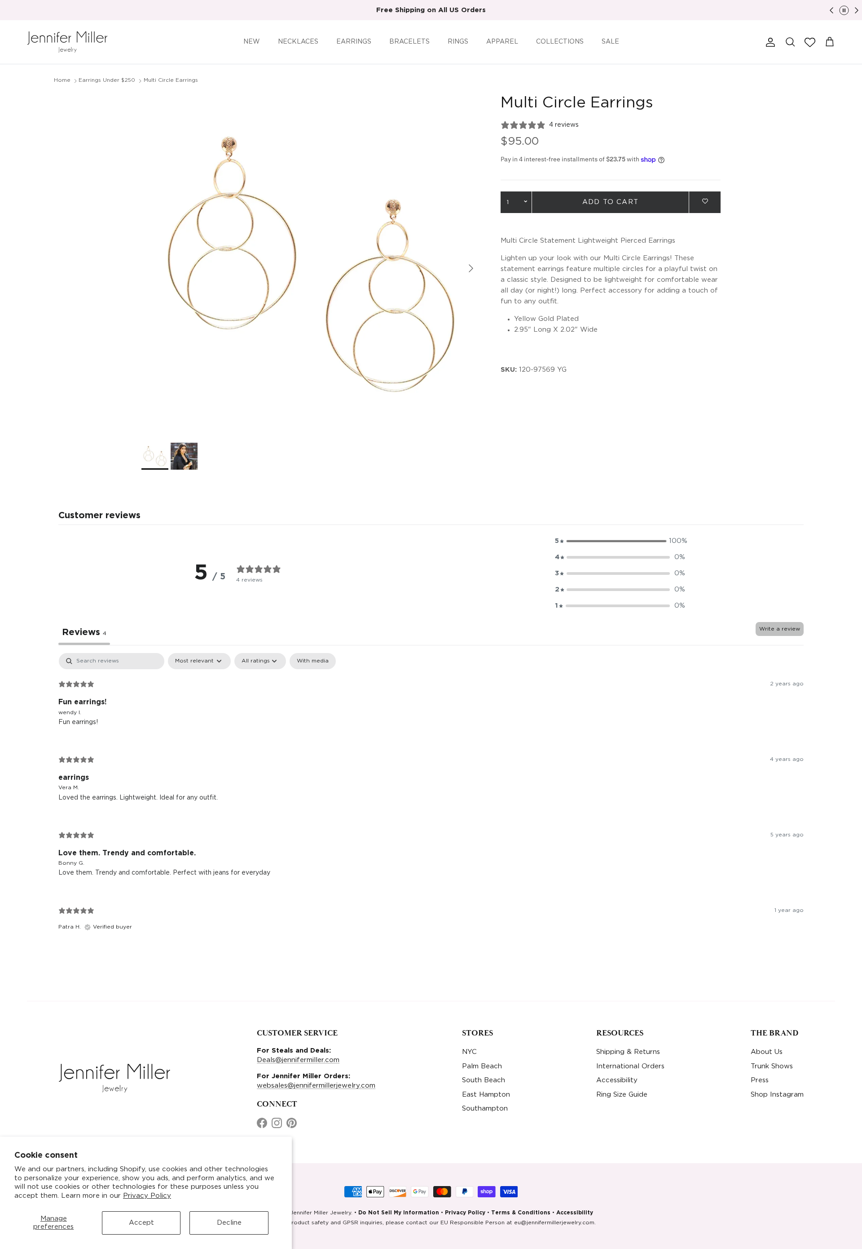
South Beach (483, 1080)
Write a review (779, 629)
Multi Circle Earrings (171, 80)
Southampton (485, 1108)
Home (62, 80)
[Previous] (831, 10)
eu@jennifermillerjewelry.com (554, 1222)
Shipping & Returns (628, 1052)
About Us (767, 1052)
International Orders (630, 1066)
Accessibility (617, 1080)
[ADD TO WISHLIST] (705, 201)
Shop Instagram (777, 1095)
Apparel (502, 41)
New (251, 41)
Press (760, 1080)
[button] (810, 42)
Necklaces (298, 41)
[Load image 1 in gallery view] (311, 264)
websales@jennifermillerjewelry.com (316, 1086)
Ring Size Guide (621, 1095)
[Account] (768, 42)
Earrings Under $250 (107, 80)
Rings (458, 41)
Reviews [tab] (84, 632)
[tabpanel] (431, 800)
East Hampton (486, 1095)
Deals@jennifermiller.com (298, 1060)
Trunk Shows (772, 1066)
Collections (560, 41)
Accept (141, 1223)
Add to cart (610, 202)
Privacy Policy (147, 1196)
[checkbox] (313, 661)
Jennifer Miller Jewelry (320, 1212)
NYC (469, 1052)
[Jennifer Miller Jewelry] (67, 42)
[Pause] (844, 10)
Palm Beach (482, 1066)
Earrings (353, 41)
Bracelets (409, 41)
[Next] (856, 10)
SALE (610, 41)
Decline (229, 1223)
